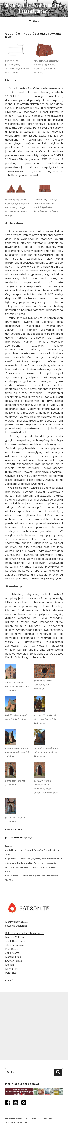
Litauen (9, 964)
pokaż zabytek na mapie (14, 829)
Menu (36, 21)
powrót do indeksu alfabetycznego (18, 838)
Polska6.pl (11, 972)
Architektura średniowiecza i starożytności (34, 8)
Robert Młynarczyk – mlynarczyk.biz (24, 933)
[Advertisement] (34, 1026)
